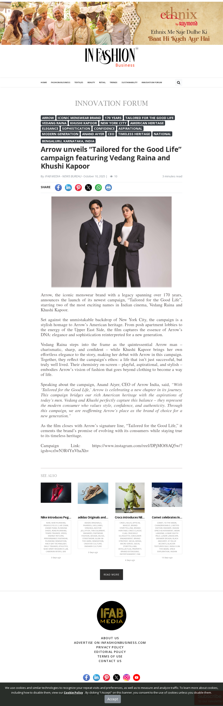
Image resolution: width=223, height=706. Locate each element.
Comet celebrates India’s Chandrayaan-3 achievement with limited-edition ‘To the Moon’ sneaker (167, 517)
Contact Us (110, 661)
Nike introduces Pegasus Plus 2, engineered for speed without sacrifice (56, 517)
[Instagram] (126, 677)
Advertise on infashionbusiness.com (110, 643)
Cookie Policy (73, 692)
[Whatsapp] (98, 187)
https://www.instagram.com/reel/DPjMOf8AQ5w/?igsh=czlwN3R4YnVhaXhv (111, 448)
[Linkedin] (68, 187)
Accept (112, 699)
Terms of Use (110, 656)
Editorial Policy (110, 652)
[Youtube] (136, 677)
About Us (110, 638)
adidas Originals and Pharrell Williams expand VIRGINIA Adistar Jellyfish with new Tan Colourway (93, 517)
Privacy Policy (110, 647)
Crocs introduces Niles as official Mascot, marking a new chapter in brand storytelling (130, 517)
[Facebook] (58, 187)
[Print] (108, 187)
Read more (112, 574)
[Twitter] (88, 187)
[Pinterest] (78, 187)
